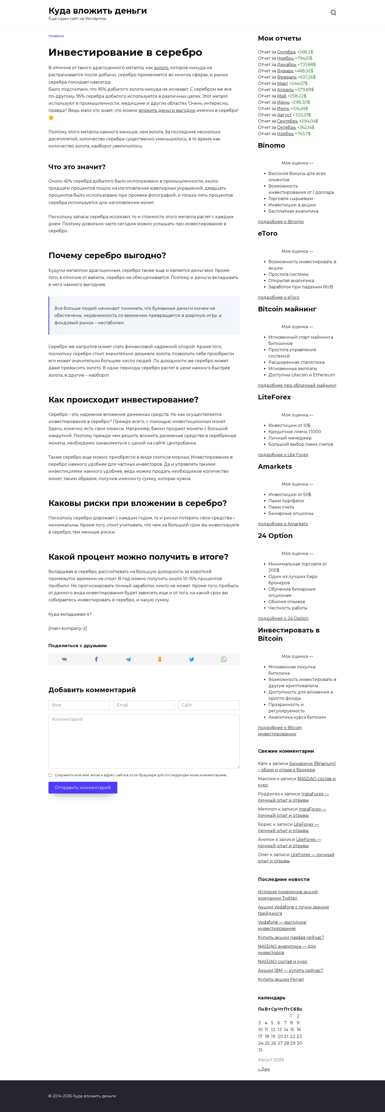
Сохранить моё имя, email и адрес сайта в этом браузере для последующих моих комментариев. (140, 775)
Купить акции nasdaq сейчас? (291, 937)
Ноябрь (285, 58)
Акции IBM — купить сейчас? (290, 970)
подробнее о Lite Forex (283, 454)
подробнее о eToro (278, 297)
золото (161, 67)
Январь (285, 70)
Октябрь (286, 51)
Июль (283, 108)
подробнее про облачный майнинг (297, 385)
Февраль (287, 77)
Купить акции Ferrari (281, 979)
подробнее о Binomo (281, 221)
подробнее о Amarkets (283, 523)
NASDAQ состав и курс (282, 961)
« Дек (264, 1069)
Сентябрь (287, 121)
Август (284, 114)
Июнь (283, 102)
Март (282, 83)
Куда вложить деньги (97, 10)
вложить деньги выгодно (167, 110)
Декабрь (286, 64)
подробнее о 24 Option (283, 618)
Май (282, 95)
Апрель (285, 89)
